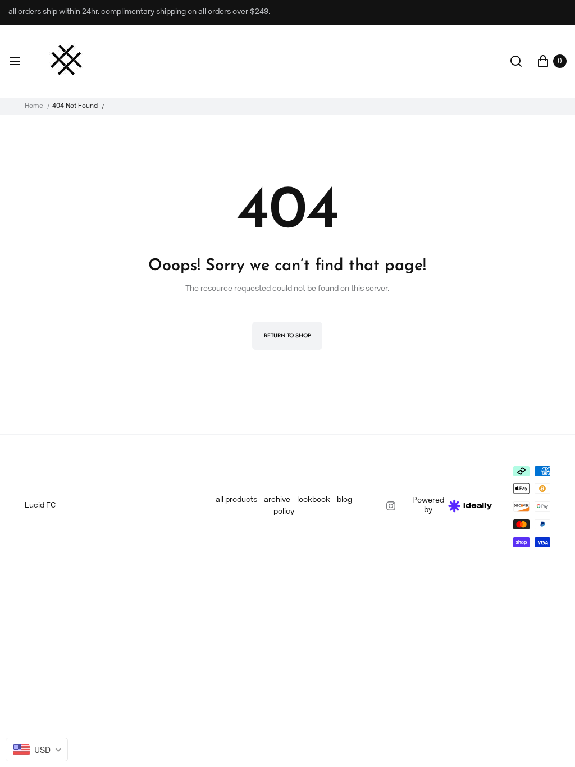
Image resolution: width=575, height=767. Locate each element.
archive (277, 500)
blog (344, 500)
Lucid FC (40, 505)
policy (283, 512)
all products (236, 500)
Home (34, 106)
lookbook (313, 500)
